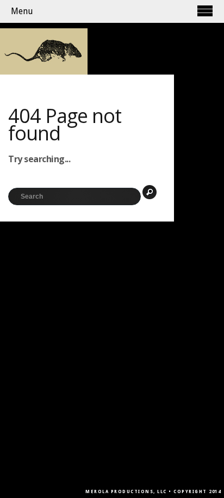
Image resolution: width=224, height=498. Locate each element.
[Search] (149, 192)
